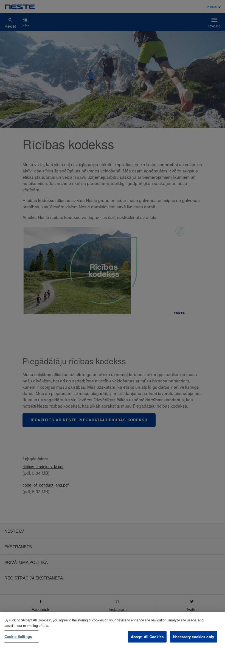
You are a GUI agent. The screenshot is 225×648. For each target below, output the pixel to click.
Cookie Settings (18, 636)
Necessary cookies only (193, 636)
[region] (112, 630)
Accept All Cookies (147, 636)
